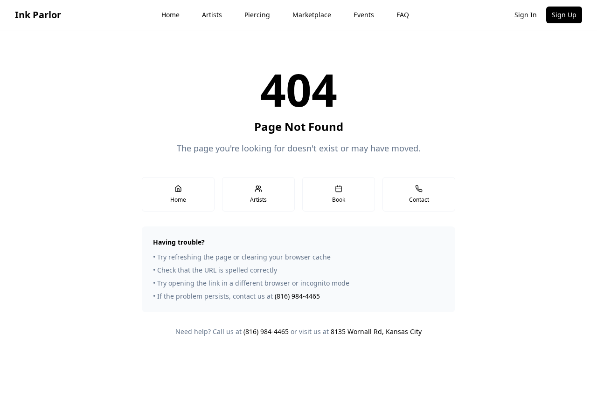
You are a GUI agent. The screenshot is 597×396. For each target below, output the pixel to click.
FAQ (402, 14)
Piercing (257, 14)
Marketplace (311, 14)
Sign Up (564, 14)
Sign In (525, 14)
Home (170, 14)
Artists (212, 14)
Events (364, 14)
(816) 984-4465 (297, 296)
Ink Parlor (38, 14)
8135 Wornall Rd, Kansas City (376, 331)
